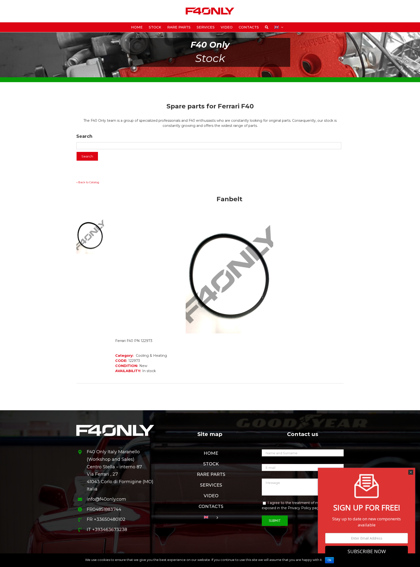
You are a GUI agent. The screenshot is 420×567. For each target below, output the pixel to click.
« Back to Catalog (87, 182)
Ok (329, 560)
